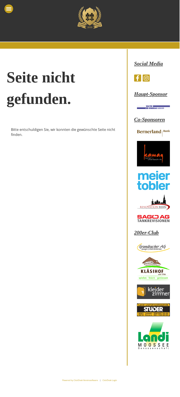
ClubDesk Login (110, 380)
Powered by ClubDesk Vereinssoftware (80, 380)
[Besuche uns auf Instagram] (146, 79)
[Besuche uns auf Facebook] (137, 79)
